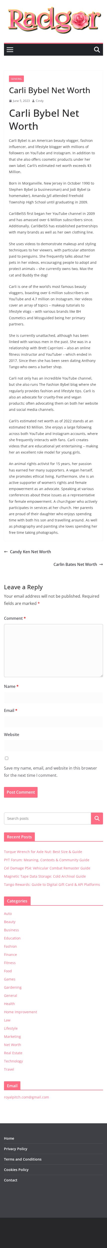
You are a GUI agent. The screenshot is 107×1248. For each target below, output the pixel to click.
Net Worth (12, 1044)
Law (7, 1020)
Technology (13, 1061)
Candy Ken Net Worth (30, 551)
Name (11, 686)
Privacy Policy (15, 1148)
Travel (9, 1069)
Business (11, 930)
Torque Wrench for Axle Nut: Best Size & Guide (43, 851)
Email (10, 710)
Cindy (40, 101)
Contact (10, 1180)
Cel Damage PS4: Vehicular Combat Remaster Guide (47, 868)
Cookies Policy (16, 1169)
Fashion (10, 946)
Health (9, 1003)
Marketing (12, 1036)
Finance (10, 954)
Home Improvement (20, 1012)
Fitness (10, 962)
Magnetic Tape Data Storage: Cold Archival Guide (45, 876)
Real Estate (13, 1053)
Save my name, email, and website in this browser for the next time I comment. (50, 771)
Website (11, 734)
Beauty (9, 921)
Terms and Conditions (23, 1159)
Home (9, 1138)
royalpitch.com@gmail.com (26, 1097)
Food (8, 971)
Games (9, 979)
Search (97, 818)
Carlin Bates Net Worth (75, 564)
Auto (8, 913)
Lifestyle (11, 1028)
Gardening (13, 987)
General (16, 78)
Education (12, 938)
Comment (15, 618)
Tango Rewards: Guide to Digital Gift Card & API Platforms (52, 884)
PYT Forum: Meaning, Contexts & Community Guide (46, 860)
